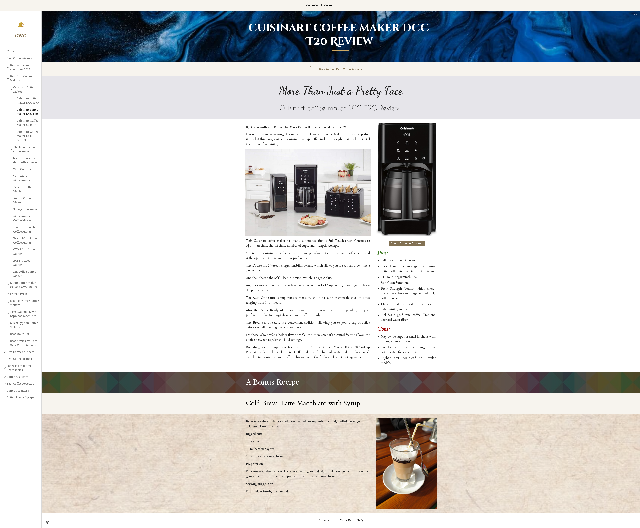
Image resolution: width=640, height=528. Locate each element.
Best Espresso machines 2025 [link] (20, 67)
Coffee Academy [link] (17, 376)
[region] (320, 5)
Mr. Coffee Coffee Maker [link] (24, 274)
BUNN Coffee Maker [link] (21, 262)
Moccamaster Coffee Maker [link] (22, 218)
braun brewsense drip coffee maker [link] (25, 160)
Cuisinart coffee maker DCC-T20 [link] (27, 112)
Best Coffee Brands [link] (19, 358)
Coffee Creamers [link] (18, 390)
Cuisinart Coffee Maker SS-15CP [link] (27, 122)
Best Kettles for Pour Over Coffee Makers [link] (24, 343)
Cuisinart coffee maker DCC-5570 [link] (28, 100)
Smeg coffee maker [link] (26, 209)
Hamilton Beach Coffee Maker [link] (24, 229)
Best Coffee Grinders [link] (20, 352)
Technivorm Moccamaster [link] (22, 178)
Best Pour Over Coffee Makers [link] (24, 303)
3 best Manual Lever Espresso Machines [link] (23, 314)
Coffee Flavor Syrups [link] (20, 397)
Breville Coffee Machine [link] (23, 189)
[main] (341, 36)
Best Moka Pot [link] (19, 334)
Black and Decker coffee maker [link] (25, 149)
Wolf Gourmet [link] (22, 169)
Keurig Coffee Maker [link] (22, 200)
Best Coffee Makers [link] (20, 58)
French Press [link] (19, 294)
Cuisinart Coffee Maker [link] (24, 89)
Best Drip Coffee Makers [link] (21, 78)
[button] (636, 15)
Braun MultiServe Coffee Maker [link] (25, 240)
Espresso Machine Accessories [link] (19, 368)
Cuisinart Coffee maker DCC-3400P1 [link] (27, 136)
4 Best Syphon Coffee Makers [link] (24, 325)
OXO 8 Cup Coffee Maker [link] (24, 251)
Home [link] (11, 51)
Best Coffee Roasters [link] (20, 383)
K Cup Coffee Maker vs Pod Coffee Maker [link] (23, 285)
